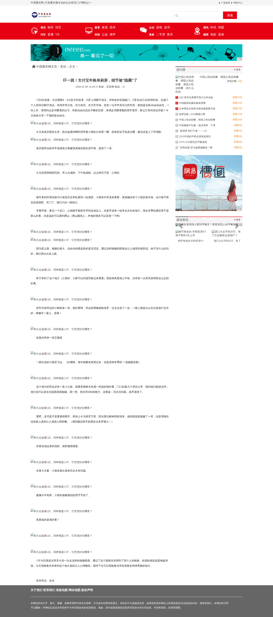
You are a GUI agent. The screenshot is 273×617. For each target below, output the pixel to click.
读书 (167, 27)
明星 (221, 27)
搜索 (230, 15)
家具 (170, 34)
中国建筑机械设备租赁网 (191, 103)
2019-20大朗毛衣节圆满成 (191, 142)
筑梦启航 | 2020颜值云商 (190, 114)
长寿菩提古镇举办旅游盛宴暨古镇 (195, 108)
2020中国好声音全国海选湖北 (193, 136)
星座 (221, 34)
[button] (181, 224)
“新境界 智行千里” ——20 (191, 130)
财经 (50, 27)
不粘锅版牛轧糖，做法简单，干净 (195, 125)
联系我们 (49, 590)
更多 (236, 69)
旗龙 (51, 580)
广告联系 (225, 2)
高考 (113, 27)
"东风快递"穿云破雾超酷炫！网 (194, 147)
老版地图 (62, 590)
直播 (50, 34)
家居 (105, 27)
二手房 (160, 34)
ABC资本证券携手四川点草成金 (194, 97)
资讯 (63, 66)
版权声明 (87, 590)
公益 (105, 34)
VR (57, 34)
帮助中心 (237, 2)
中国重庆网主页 (46, 66)
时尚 (213, 27)
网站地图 (74, 590)
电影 (213, 34)
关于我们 (37, 590)
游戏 (159, 27)
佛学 (113, 34)
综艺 (58, 27)
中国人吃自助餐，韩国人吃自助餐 (195, 119)
